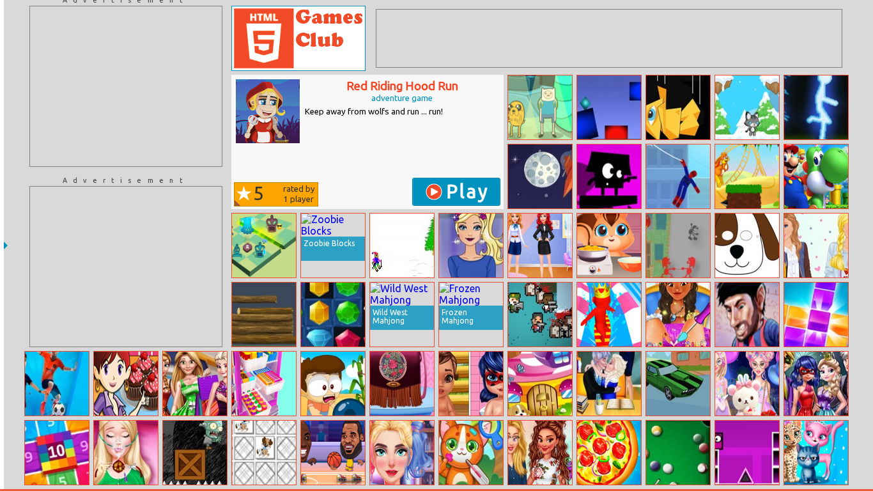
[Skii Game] (402, 245)
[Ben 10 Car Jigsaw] (678, 383)
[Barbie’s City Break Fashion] (816, 245)
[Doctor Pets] (471, 452)
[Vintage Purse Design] (402, 383)
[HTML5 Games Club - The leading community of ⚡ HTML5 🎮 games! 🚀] (298, 38)
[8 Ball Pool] (678, 452)
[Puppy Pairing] (264, 452)
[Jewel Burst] (333, 314)
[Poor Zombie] (195, 452)
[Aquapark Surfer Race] (609, 314)
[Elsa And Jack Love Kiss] (609, 383)
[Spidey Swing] (678, 176)
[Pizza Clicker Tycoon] (609, 452)
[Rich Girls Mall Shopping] (195, 383)
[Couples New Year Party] (816, 383)
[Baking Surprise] (609, 245)
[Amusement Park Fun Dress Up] (747, 383)
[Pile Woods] (264, 314)
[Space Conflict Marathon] (540, 176)
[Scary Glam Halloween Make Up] (402, 452)
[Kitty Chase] (747, 107)
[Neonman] (816, 107)
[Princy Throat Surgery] (125, 452)
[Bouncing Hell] (609, 176)
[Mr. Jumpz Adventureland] (747, 176)
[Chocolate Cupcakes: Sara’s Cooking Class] (125, 383)
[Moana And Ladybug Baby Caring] (471, 383)
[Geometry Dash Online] (747, 452)
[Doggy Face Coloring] (747, 245)
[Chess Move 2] (264, 245)
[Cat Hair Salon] (816, 452)
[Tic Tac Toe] (333, 383)
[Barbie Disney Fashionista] (471, 245)
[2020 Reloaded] (816, 314)
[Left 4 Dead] (540, 314)
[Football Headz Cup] (747, 314)
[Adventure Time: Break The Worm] (540, 107)
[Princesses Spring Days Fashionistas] (540, 452)
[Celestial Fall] (678, 107)
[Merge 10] (56, 452)
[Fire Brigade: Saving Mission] (678, 245)
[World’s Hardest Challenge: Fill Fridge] (264, 383)
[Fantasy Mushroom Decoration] (540, 383)
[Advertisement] (126, 86)
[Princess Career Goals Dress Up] (540, 245)
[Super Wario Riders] (816, 176)
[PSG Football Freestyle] (56, 383)
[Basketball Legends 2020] (333, 452)
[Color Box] (609, 107)
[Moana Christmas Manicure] (678, 314)
